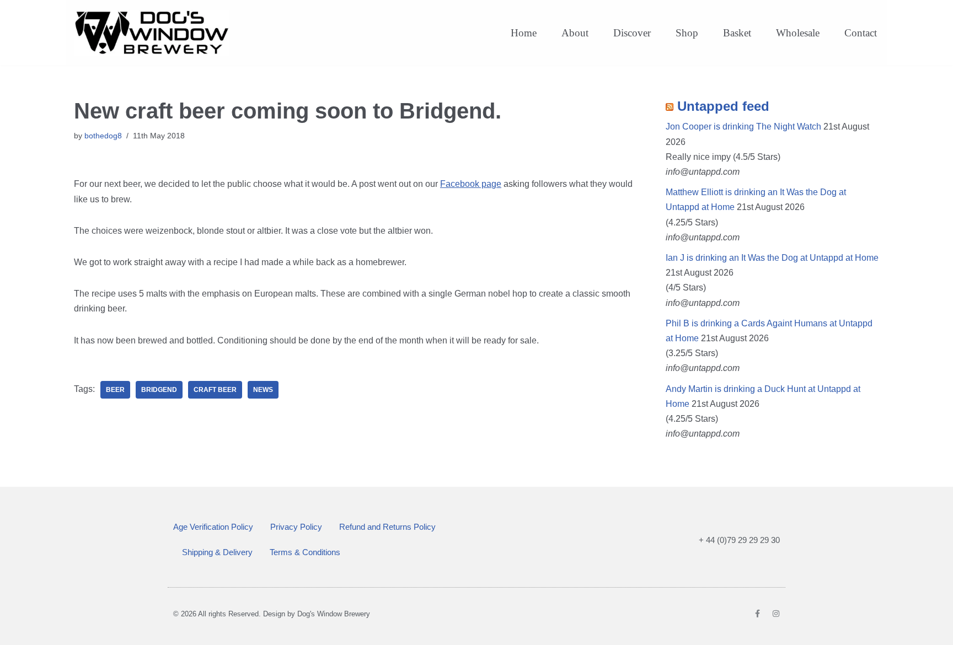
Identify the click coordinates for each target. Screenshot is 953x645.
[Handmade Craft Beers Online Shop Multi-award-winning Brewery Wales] (154, 33)
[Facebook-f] (757, 613)
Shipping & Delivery (217, 552)
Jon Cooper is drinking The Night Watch (743, 126)
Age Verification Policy (213, 526)
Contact (860, 33)
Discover (632, 33)
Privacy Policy (296, 526)
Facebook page (470, 184)
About (574, 33)
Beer (115, 390)
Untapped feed (723, 106)
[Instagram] (776, 613)
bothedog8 (103, 135)
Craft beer (215, 390)
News (263, 390)
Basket (737, 33)
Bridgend (159, 390)
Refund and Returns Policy (387, 526)
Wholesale (798, 33)
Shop (687, 33)
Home (524, 33)
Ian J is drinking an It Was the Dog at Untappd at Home (772, 257)
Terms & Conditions (305, 552)
